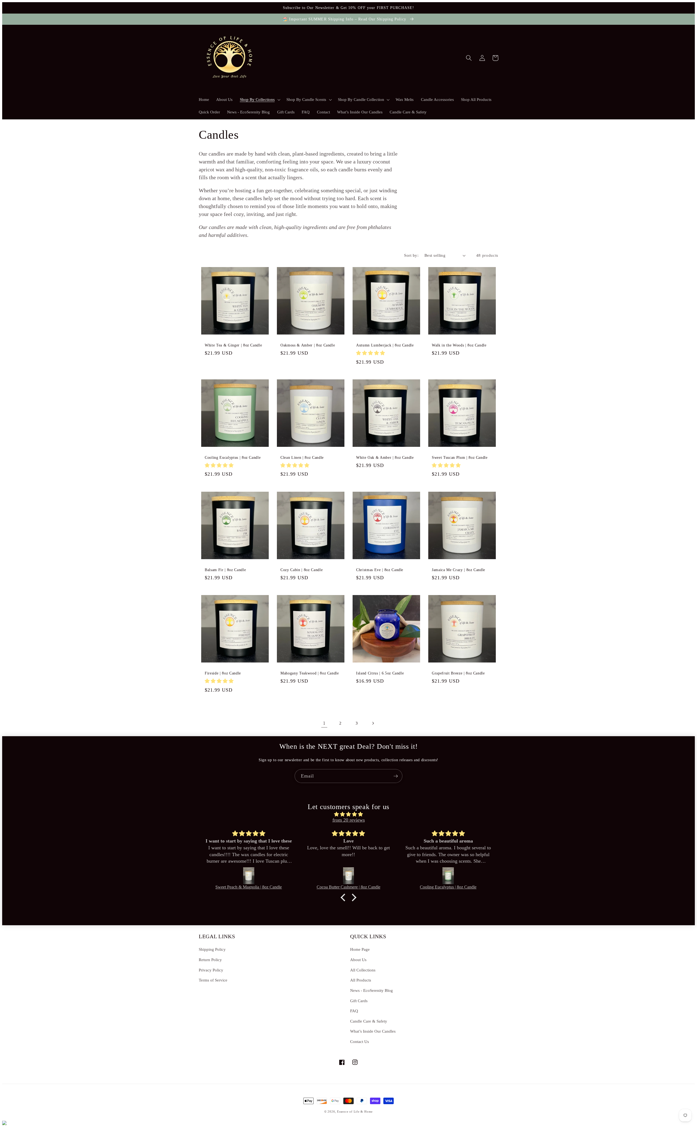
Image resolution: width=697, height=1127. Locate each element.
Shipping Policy (212, 949)
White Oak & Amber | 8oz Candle (385, 457)
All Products (360, 980)
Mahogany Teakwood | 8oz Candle (309, 673)
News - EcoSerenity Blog (371, 990)
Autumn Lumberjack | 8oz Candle (385, 345)
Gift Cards (359, 1000)
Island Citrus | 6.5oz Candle (380, 673)
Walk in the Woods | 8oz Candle (459, 345)
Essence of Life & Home (355, 1111)
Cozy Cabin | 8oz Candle (301, 570)
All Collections (362, 970)
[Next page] (372, 723)
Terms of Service (213, 980)
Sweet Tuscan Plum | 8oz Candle (460, 457)
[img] (348, 814)
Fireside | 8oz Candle (223, 673)
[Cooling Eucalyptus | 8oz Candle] (448, 875)
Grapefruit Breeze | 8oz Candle (458, 673)
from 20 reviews (348, 820)
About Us (358, 959)
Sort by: (411, 255)
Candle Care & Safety (368, 1021)
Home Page (360, 949)
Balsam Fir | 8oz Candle (225, 570)
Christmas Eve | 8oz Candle (379, 570)
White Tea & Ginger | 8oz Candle (233, 345)
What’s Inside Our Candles (373, 1031)
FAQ (354, 1010)
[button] (259, 99)
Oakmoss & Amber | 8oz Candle (307, 345)
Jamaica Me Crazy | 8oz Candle (458, 570)
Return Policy (210, 959)
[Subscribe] (395, 776)
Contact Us (359, 1041)
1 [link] (324, 723)
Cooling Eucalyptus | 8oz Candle (233, 457)
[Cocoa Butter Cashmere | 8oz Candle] (348, 875)
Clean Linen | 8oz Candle (302, 457)
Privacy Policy (211, 970)
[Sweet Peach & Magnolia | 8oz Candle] (248, 875)
